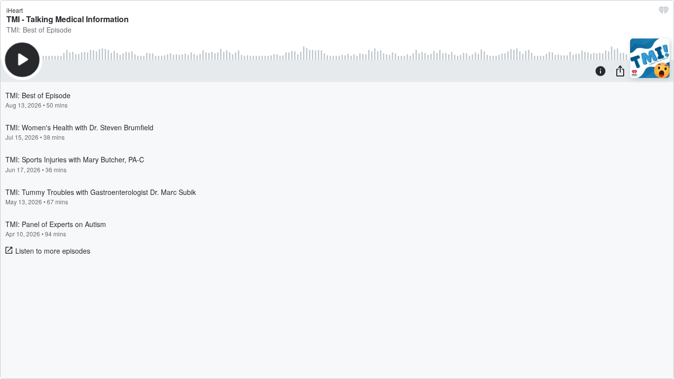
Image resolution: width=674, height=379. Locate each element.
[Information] (600, 70)
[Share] (620, 70)
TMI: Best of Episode (39, 30)
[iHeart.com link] (664, 12)
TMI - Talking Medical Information (67, 19)
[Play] (22, 59)
